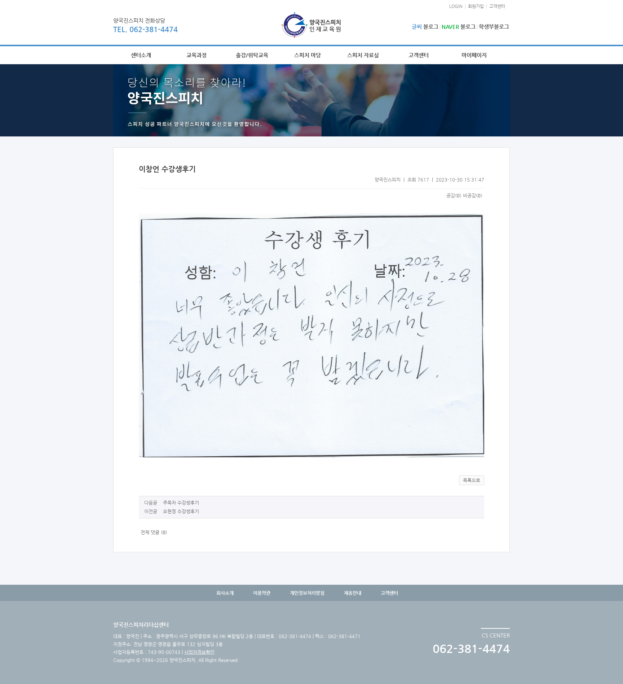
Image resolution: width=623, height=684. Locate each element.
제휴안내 (352, 593)
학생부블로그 (494, 26)
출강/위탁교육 (252, 55)
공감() (453, 195)
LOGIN (456, 6)
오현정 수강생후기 (181, 511)
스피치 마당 (307, 55)
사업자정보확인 (199, 652)
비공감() (472, 195)
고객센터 (497, 6)
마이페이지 (474, 55)
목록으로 (471, 480)
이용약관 (261, 593)
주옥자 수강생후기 (181, 502)
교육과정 (196, 55)
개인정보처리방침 (307, 593)
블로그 (425, 26)
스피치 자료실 (363, 55)
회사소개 (225, 593)
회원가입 (476, 6)
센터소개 (141, 55)
